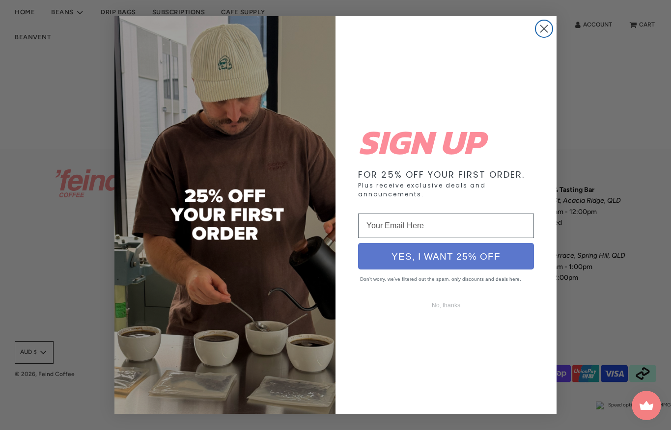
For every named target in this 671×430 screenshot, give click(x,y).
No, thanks (446, 305)
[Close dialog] (544, 28)
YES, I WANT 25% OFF (446, 256)
